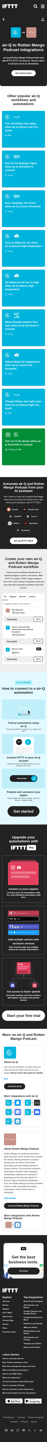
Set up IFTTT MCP (23, 541)
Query (17, 652)
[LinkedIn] (12, 1430)
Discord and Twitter (32, 1347)
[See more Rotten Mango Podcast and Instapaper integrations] (13, 1225)
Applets (6, 1309)
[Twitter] (29, 1430)
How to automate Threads (14, 1385)
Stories (6, 1305)
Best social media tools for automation (19, 1393)
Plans (5, 1328)
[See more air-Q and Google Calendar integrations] (13, 1112)
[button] (42, 6)
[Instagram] (17, 1430)
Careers (21, 1417)
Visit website (10, 1198)
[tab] (5, 596)
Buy (6, 1079)
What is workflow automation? (16, 1370)
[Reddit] (40, 1430)
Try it (38, 619)
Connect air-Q (14, 1086)
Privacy (24, 1422)
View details (12, 619)
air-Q (7, 45)
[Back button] (4, 19)
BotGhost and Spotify (33, 1323)
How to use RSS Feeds (12, 1374)
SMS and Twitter (30, 1327)
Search (5, 1324)
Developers (9, 1417)
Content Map (8, 1320)
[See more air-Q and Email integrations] (32, 1112)
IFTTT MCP (7, 1313)
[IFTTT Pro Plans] (38, 649)
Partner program (36, 1417)
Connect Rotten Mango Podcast (23, 1206)
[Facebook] (6, 1430)
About (34, 1422)
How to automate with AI (13, 1359)
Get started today (23, 73)
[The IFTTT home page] (10, 6)
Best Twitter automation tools (15, 1362)
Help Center (8, 1316)
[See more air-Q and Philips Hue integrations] (32, 1103)
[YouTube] (23, 1430)
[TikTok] (35, 1430)
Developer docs (9, 1332)
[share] (43, 19)
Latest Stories (11, 1354)
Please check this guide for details (26, 1073)
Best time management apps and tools (19, 1366)
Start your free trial (23, 1016)
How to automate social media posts (18, 1389)
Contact (14, 1422)
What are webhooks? (12, 1378)
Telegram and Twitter (32, 1343)
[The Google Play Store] (33, 1401)
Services (6, 1301)
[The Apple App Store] (14, 1401)
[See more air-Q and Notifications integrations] (13, 1103)
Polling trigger (20, 613)
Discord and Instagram (33, 1301)
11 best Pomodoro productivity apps (18, 1381)
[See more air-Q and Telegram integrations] (13, 1121)
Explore (7, 1297)
